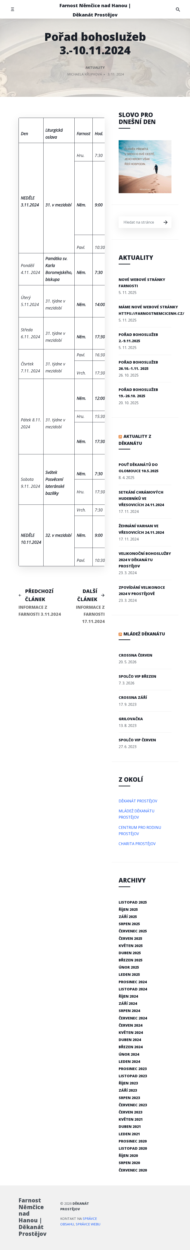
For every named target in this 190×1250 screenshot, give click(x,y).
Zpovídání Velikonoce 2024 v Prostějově (142, 590)
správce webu (88, 1224)
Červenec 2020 (133, 1170)
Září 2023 (128, 1090)
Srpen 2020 (129, 1162)
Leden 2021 (129, 1133)
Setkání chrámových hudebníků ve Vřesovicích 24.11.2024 (141, 498)
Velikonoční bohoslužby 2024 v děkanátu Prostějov (145, 560)
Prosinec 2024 (133, 981)
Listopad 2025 (133, 902)
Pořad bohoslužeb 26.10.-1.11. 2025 (138, 365)
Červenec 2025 (133, 931)
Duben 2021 (130, 1126)
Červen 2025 (130, 938)
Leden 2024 (129, 1061)
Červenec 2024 (133, 1018)
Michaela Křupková (84, 74)
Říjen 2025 (128, 909)
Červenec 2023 (133, 1104)
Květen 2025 (131, 945)
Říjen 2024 (128, 996)
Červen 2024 (130, 1025)
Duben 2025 (130, 952)
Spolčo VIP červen (137, 739)
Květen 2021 (131, 1119)
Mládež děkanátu (144, 634)
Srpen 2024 (129, 1010)
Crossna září (133, 697)
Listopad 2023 (133, 1075)
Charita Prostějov (137, 843)
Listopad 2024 (133, 989)
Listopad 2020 (133, 1148)
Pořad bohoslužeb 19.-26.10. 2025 (138, 392)
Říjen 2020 (128, 1155)
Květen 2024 (131, 1032)
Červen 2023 (130, 1112)
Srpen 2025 (129, 923)
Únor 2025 (129, 967)
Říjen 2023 (128, 1083)
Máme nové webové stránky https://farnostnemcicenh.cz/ (151, 310)
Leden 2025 (129, 974)
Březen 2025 (130, 960)
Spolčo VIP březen (137, 676)
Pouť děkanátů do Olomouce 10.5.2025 (138, 467)
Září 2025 (128, 916)
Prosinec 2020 (133, 1141)
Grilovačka (131, 718)
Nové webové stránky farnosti (142, 282)
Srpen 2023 (129, 1097)
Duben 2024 (130, 1039)
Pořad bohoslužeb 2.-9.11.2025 (138, 337)
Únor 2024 (129, 1054)
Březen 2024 (130, 1046)
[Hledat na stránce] (178, 9)
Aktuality (95, 67)
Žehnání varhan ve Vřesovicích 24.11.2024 (141, 529)
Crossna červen (135, 655)
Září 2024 (128, 1003)
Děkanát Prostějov (138, 801)
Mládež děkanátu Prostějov (137, 814)
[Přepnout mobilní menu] (12, 9)
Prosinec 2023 (133, 1068)
